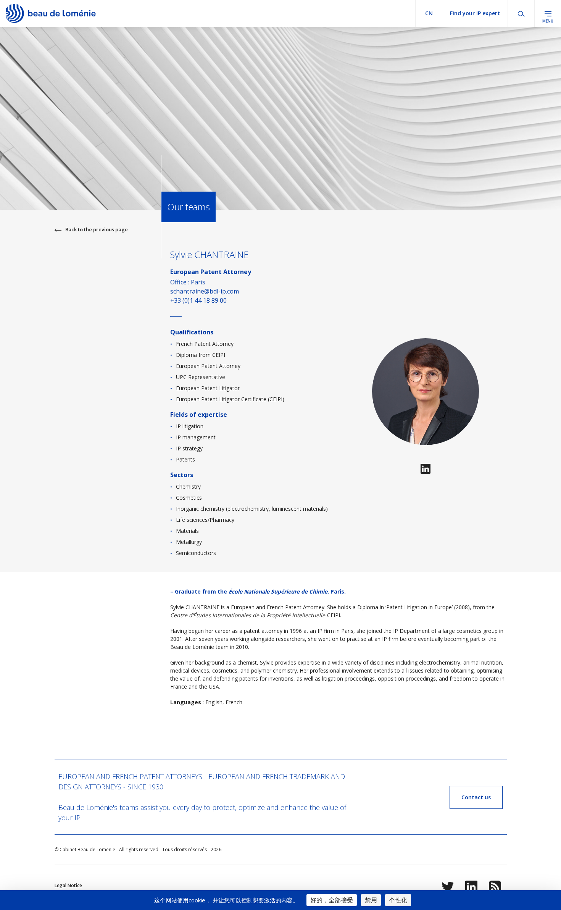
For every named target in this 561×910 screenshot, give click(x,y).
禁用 (371, 900)
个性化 (398, 900)
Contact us (476, 797)
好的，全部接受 (331, 900)
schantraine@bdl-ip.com (204, 291)
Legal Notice (68, 885)
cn (429, 13)
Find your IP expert (475, 13)
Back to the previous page (96, 229)
